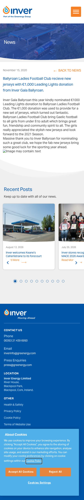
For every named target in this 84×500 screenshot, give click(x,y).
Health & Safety (13, 405)
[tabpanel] (29, 237)
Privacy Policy (12, 411)
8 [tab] (52, 281)
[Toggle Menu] (76, 11)
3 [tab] (26, 281)
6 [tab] (42, 281)
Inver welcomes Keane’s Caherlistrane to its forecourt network (24, 254)
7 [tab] (47, 281)
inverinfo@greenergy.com (20, 354)
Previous (8, 263)
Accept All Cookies (20, 472)
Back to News (69, 71)
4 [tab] (31, 281)
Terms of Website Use (17, 425)
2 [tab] (21, 281)
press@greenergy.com (18, 365)
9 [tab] (58, 281)
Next (76, 263)
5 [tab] (37, 281)
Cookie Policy (12, 418)
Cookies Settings (39, 483)
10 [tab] (63, 281)
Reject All (55, 472)
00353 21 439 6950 (16, 341)
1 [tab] (15, 281)
